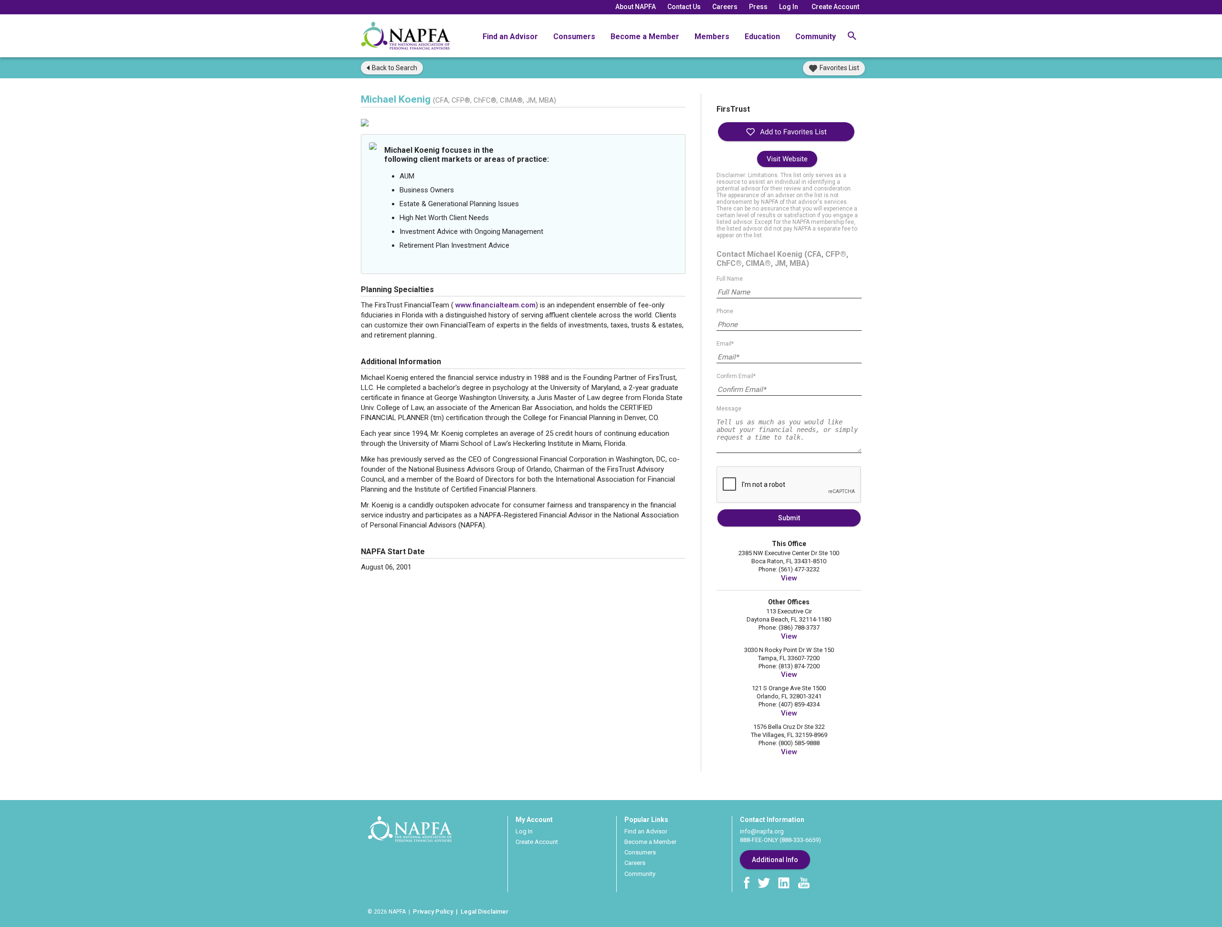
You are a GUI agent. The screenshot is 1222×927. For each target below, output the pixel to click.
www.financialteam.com (494, 305)
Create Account (835, 7)
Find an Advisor (510, 36)
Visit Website (787, 159)
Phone (724, 311)
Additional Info (775, 860)
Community (815, 36)
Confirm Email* (736, 376)
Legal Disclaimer (484, 911)
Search (394, 68)
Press (758, 7)
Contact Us (684, 7)
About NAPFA (635, 7)
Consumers (574, 36)
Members (712, 36)
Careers (724, 7)
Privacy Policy (433, 911)
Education (762, 36)
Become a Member (645, 36)
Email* (725, 343)
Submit (789, 518)
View (789, 578)
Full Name (729, 278)
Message (728, 408)
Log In (788, 7)
